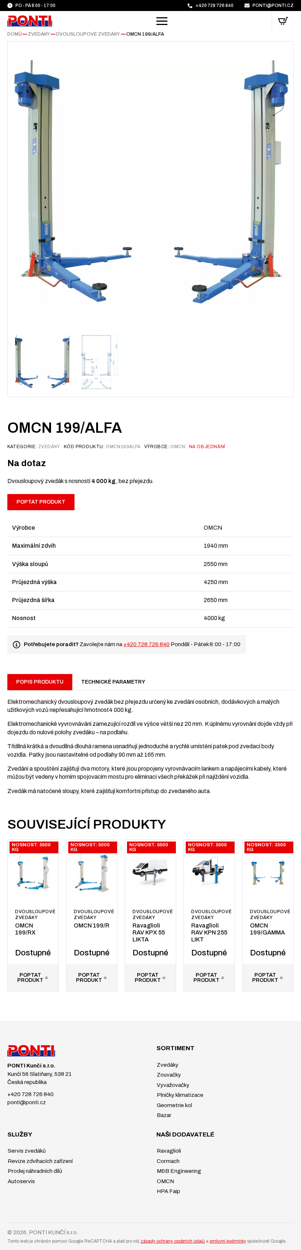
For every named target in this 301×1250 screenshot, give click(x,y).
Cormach (167, 1161)
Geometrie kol (174, 1105)
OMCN (165, 1181)
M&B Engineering (178, 1171)
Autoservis (21, 1181)
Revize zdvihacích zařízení (40, 1161)
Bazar (163, 1115)
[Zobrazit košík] (283, 21)
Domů (14, 34)
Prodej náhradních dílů (34, 1171)
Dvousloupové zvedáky (88, 34)
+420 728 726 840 (146, 644)
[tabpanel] (150, 743)
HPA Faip (168, 1191)
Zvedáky (39, 34)
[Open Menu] (161, 20)
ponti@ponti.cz (26, 1102)
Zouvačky (168, 1075)
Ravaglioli (168, 1151)
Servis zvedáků (26, 1151)
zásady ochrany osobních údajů (173, 1241)
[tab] (39, 682)
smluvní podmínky (228, 1241)
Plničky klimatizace (179, 1095)
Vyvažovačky (172, 1085)
